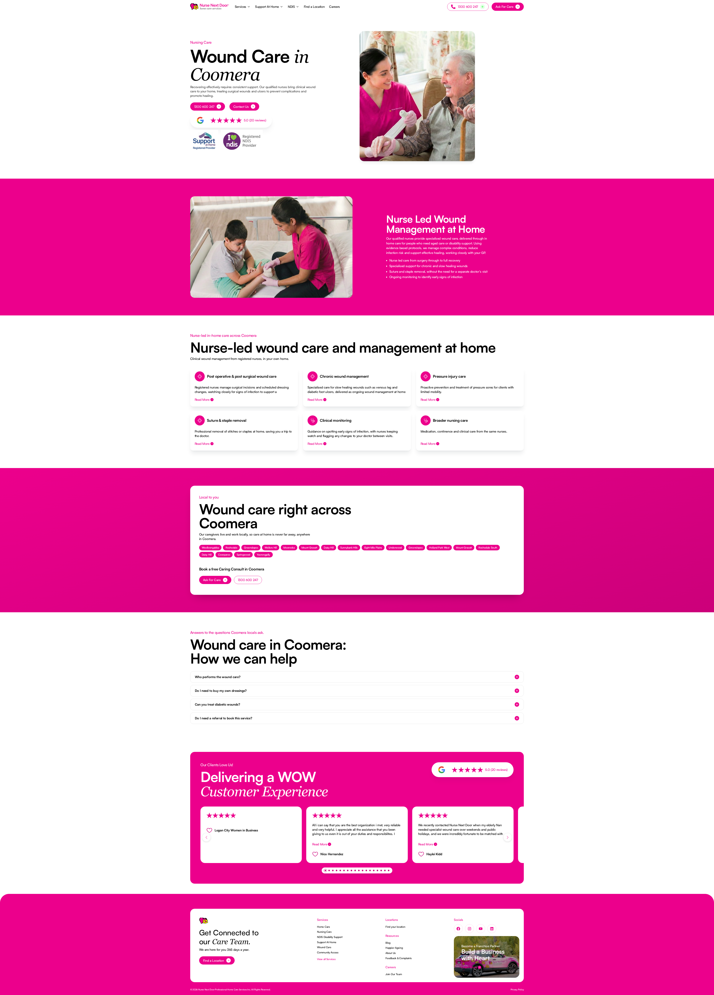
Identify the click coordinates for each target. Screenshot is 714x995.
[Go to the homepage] (203, 922)
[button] (243, 6)
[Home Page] (209, 6)
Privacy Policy (517, 989)
